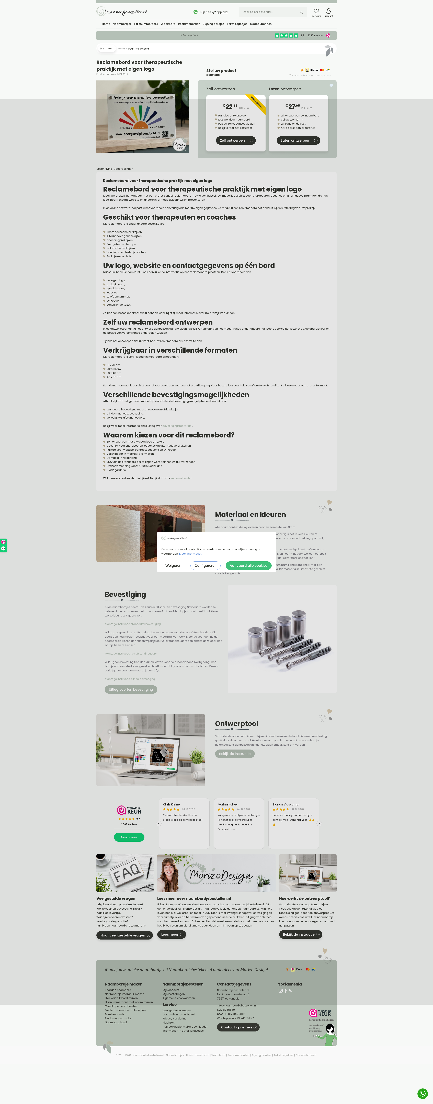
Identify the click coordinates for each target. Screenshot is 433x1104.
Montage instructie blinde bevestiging (130, 679)
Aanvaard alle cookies (249, 565)
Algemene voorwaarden (179, 998)
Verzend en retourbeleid (179, 1014)
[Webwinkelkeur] (322, 1027)
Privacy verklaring (174, 1018)
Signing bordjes (261, 1055)
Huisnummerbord (197, 1055)
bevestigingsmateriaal (177, 426)
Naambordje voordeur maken (124, 994)
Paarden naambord (118, 990)
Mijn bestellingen (174, 994)
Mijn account (171, 990)
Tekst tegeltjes (283, 1055)
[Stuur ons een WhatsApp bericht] (422, 1093)
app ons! (222, 12)
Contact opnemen (236, 1027)
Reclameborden (238, 1055)
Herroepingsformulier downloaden (185, 1026)
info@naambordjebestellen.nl (236, 1005)
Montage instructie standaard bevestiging (133, 624)
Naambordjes (174, 1055)
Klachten (169, 1022)
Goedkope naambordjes (121, 1006)
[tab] (104, 169)
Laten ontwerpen (295, 140)
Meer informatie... (190, 554)
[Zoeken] (301, 12)
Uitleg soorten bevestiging (131, 689)
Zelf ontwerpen (232, 140)
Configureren (205, 565)
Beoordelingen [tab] (123, 169)
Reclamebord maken (119, 1018)
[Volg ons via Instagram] (280, 990)
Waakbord (218, 1055)
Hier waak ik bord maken (121, 998)
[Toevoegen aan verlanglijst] (331, 85)
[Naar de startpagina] (121, 11)
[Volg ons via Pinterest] (290, 990)
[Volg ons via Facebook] (285, 990)
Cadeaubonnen (305, 1055)
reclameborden (181, 478)
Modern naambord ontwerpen (125, 1010)
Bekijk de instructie (235, 753)
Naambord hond (116, 1022)
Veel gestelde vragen (177, 1010)
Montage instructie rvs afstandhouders (131, 654)
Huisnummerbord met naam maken (129, 1002)
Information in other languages (183, 1030)
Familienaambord (116, 1014)
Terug (109, 48)
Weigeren (173, 565)
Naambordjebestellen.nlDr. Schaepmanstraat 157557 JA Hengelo (233, 994)
